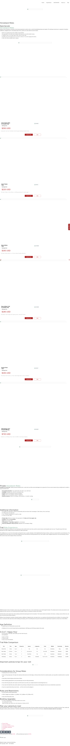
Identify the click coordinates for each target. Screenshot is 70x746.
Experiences (48, 2)
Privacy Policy (5, 723)
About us (63, 2)
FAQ (68, 2)
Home (43, 2)
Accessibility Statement (7, 727)
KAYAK (13, 734)
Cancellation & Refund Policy (8, 726)
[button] (37, 379)
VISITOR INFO (56, 2)
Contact (4, 728)
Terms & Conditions (6, 724)
